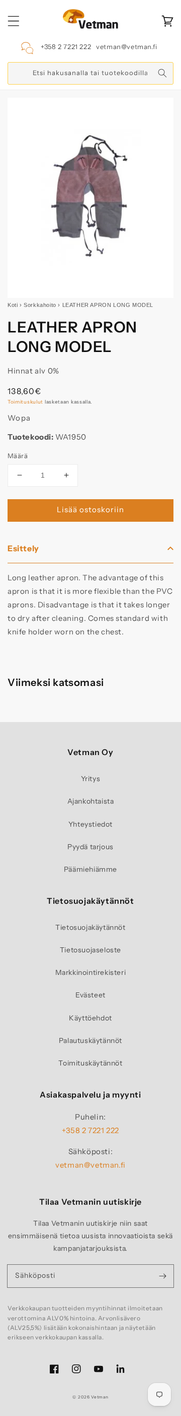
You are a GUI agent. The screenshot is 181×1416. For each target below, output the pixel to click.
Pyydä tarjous (90, 846)
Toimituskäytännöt (90, 1063)
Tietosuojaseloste (90, 949)
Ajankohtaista (90, 801)
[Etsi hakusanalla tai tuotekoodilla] (162, 73)
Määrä (18, 456)
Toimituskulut (25, 402)
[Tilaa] (162, 1276)
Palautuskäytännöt (90, 1040)
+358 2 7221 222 (66, 47)
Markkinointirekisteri (90, 972)
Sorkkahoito (40, 305)
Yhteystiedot (90, 824)
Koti (13, 305)
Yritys (91, 778)
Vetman (99, 1396)
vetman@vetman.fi (126, 47)
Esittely (23, 548)
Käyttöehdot (90, 1017)
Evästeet (90, 994)
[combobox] (90, 73)
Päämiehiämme (90, 869)
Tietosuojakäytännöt (90, 927)
